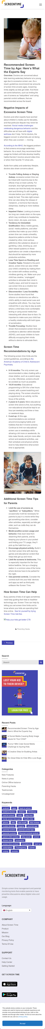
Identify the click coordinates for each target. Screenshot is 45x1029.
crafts (20, 815)
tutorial (32, 847)
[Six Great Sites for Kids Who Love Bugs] (4, 758)
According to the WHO (13, 145)
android (6, 808)
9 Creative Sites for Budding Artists (22, 751)
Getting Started (8, 965)
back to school (25, 808)
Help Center (7, 962)
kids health (22, 822)
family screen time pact (12, 819)
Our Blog (5, 936)
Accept (22, 1023)
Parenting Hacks (23, 629)
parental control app (26, 829)
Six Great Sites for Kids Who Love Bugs (24, 758)
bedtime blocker (9, 812)
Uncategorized (8, 793)
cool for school (8, 815)
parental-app (32, 826)
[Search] (41, 662)
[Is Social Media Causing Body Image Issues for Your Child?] (4, 736)
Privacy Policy (8, 940)
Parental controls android (28, 833)
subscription (7, 847)
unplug (5, 851)
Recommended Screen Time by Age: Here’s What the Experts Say (23, 730)
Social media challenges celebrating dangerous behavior (18, 127)
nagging (21, 826)
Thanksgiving (21, 847)
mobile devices (8, 826)
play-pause (26, 837)
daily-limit (29, 815)
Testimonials (7, 790)
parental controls (9, 833)
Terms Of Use (7, 944)
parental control (9, 829)
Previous (9, 642)
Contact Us (6, 958)
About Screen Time (10, 924)
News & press (8, 778)
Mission (5, 932)
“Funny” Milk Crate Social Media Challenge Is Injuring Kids (21, 745)
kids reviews (34, 822)
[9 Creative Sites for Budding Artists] (4, 752)
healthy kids (28, 819)
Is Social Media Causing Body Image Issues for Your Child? (23, 737)
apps (14, 808)
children (22, 812)
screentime (20, 840)
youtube (15, 851)
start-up (38, 844)
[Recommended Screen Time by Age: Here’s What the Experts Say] (4, 728)
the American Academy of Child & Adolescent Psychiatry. (21, 361)
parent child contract (10, 837)
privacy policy (22, 1017)
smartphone (26, 844)
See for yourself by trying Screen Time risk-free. (20, 612)
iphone (5, 822)
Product (5, 928)
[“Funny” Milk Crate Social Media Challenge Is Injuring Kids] (4, 744)
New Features (8, 774)
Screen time (7, 840)
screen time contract (10, 844)
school (36, 837)
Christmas (32, 812)
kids (13, 822)
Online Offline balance (11, 782)
